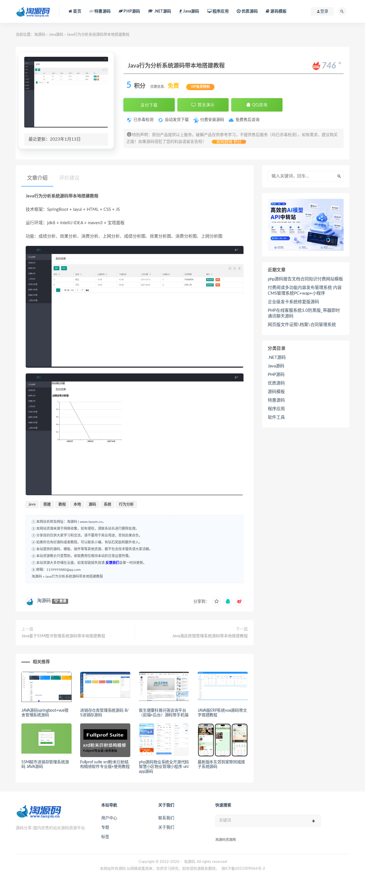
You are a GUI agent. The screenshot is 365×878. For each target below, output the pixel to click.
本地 (77, 504)
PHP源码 (276, 375)
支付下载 (149, 105)
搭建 (47, 504)
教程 (62, 504)
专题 (105, 828)
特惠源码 (102, 11)
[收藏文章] (216, 601)
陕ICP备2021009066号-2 (243, 869)
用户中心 (109, 818)
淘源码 (39, 35)
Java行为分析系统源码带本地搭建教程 (74, 576)
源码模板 (278, 11)
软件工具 (276, 417)
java (32, 504)
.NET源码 (277, 357)
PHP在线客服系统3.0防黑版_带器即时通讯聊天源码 (304, 313)
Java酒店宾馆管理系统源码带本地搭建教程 (210, 636)
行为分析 (126, 504)
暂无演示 (205, 105)
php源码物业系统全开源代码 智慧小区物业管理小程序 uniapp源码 (164, 767)
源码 (92, 504)
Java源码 (56, 35)
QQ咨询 (259, 105)
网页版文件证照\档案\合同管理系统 (302, 325)
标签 (105, 837)
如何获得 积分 (229, 142)
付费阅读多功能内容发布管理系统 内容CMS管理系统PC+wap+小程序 (305, 291)
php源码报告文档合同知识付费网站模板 (305, 279)
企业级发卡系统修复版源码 (293, 302)
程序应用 (220, 11)
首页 (76, 11)
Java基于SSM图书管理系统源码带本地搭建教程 (63, 636)
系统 (107, 504)
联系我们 (166, 818)
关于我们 (166, 828)
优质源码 (249, 11)
